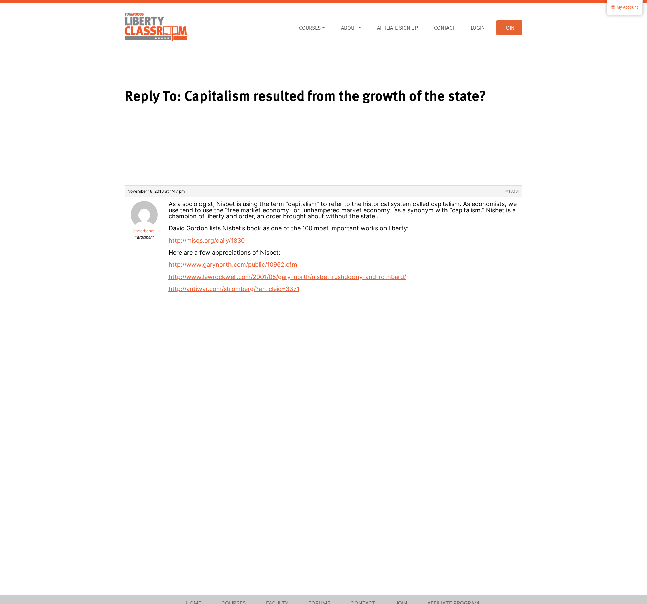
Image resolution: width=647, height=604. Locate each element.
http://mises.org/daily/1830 (206, 240)
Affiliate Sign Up (397, 28)
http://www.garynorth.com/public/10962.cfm (232, 264)
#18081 (512, 191)
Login (478, 28)
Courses (310, 28)
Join (509, 28)
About (349, 28)
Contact (444, 28)
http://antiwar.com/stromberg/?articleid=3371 (233, 288)
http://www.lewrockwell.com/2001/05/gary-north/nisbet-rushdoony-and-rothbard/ (287, 276)
